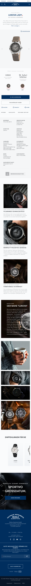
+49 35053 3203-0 (11, 1)
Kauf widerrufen (15, 566)
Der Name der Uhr (23, 112)
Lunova (14, 71)
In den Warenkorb (15, 97)
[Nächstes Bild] (29, 49)
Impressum (9, 583)
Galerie (5, 107)
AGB (23, 583)
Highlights (12, 112)
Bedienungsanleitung (17, 174)
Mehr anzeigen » (15, 25)
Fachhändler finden (15, 102)
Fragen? (16, 107)
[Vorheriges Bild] (2, 49)
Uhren (9, 71)
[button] (28, 1)
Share (27, 107)
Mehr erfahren (15, 498)
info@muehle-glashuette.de (15, 536)
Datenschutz (17, 583)
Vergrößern (26, 31)
